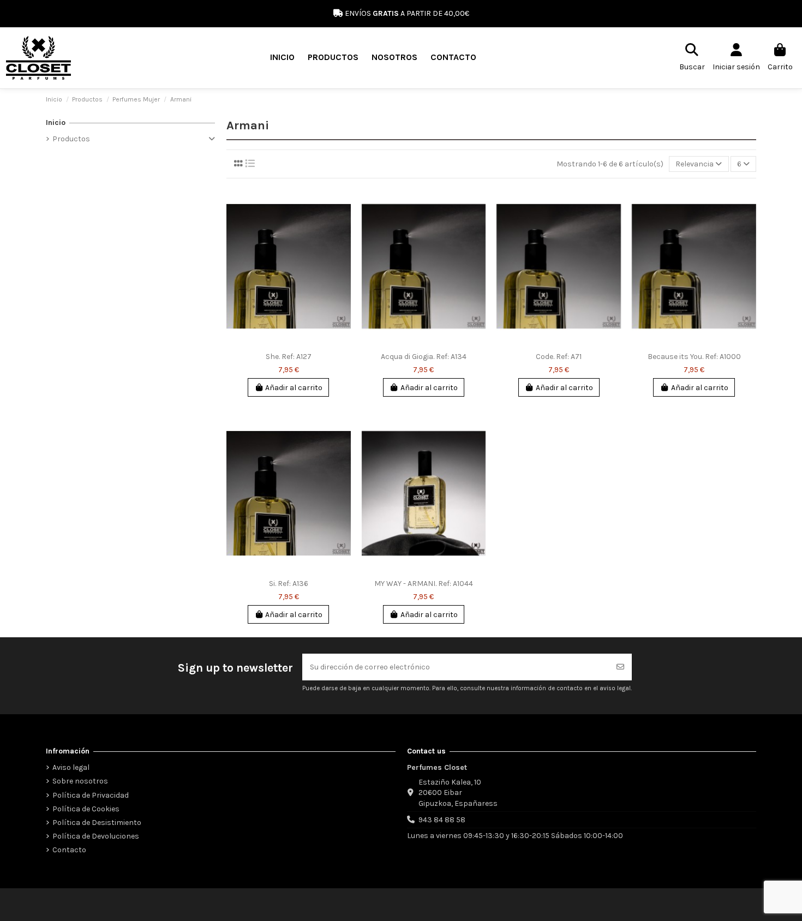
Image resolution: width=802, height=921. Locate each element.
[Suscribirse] (620, 667)
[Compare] (342, 221)
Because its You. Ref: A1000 (694, 356)
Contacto (69, 849)
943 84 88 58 (441, 819)
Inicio (55, 122)
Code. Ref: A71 (559, 356)
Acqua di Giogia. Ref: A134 (423, 356)
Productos (71, 138)
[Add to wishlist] (342, 202)
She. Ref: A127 (289, 356)
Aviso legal (70, 767)
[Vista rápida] (342, 240)
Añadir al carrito (293, 387)
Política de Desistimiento (96, 822)
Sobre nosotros (80, 781)
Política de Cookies (85, 809)
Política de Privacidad (90, 795)
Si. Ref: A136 (288, 583)
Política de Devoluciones (95, 836)
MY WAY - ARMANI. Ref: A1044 (423, 583)
